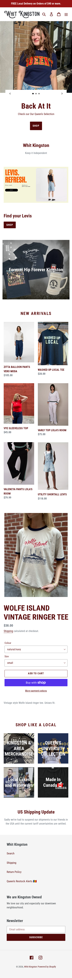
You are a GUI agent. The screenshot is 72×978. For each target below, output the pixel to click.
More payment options (36, 690)
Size (7, 656)
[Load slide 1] (33, 94)
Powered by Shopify (47, 966)
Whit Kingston (30, 966)
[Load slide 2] (36, 94)
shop (36, 125)
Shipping (8, 631)
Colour (8, 642)
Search (10, 853)
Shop (9, 224)
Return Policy (14, 872)
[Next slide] (62, 93)
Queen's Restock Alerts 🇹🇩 (22, 881)
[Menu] (66, 14)
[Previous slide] (10, 93)
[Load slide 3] (39, 94)
